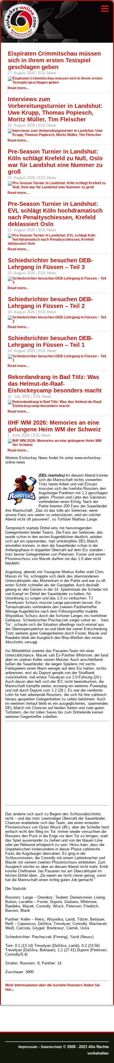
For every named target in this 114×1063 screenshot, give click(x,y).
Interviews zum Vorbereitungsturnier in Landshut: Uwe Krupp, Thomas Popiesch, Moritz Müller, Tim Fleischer (55, 109)
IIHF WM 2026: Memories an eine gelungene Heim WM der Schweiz (54, 426)
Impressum (27, 1047)
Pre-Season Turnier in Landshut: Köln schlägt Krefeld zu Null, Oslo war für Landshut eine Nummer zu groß (55, 161)
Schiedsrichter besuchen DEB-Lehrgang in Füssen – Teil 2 (50, 302)
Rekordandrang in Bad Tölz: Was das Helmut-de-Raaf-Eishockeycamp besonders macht (55, 384)
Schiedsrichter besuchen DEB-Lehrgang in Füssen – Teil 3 (50, 263)
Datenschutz (51, 1047)
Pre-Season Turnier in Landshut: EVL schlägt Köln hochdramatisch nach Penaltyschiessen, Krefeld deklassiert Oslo (55, 214)
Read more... (18, 88)
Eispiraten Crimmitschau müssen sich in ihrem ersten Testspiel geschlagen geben (54, 60)
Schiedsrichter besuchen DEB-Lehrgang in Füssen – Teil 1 (50, 341)
